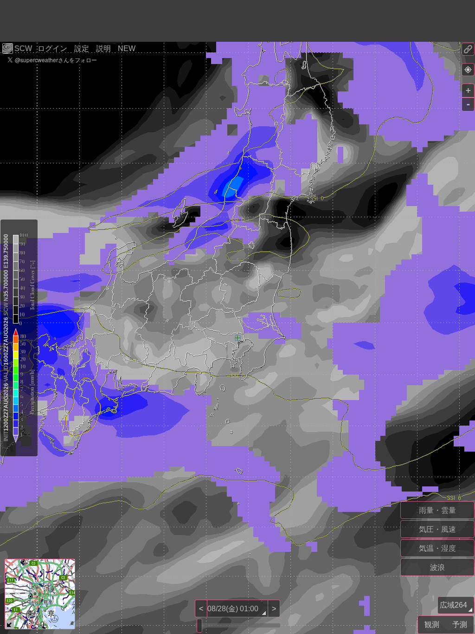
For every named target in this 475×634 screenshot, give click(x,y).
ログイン (52, 48)
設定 (81, 48)
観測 (431, 624)
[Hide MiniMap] (9, 624)
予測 (459, 624)
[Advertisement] (169, 21)
